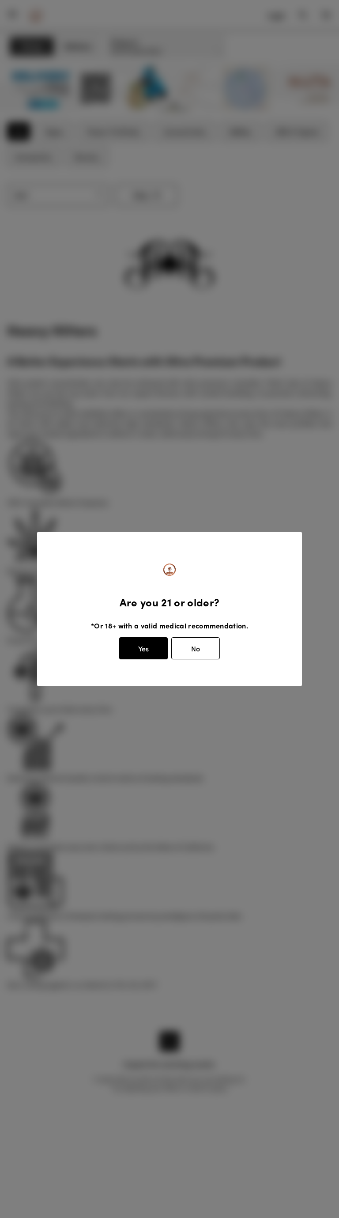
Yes (143, 648)
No (195, 648)
